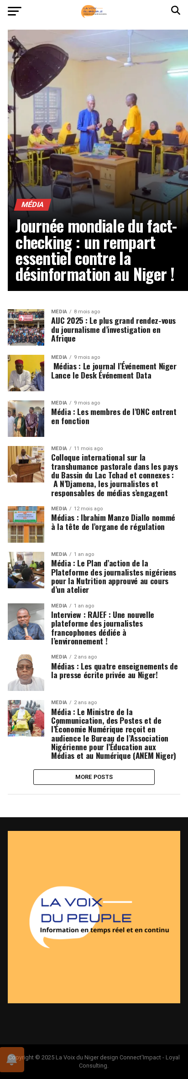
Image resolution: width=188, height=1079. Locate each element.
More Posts (94, 776)
